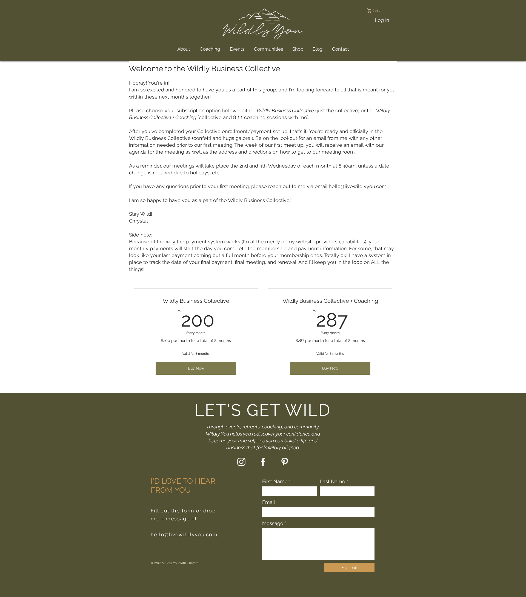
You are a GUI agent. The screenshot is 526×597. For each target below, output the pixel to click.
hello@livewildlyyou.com (358, 186)
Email (268, 502)
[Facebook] (263, 461)
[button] (380, 10)
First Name (275, 481)
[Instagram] (241, 461)
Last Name (332, 481)
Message (272, 523)
